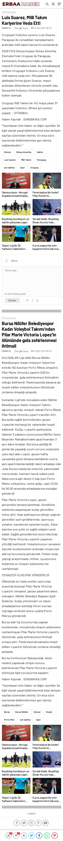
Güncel (7, 152)
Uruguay (34, 167)
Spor (22, 167)
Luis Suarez (10, 159)
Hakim (40, 152)
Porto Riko (9, 719)
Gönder (12, 300)
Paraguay (41, 159)
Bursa (7, 712)
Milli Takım (26, 159)
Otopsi (49, 712)
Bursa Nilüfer (21, 712)
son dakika (9, 167)
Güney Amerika (23, 152)
